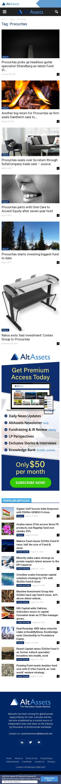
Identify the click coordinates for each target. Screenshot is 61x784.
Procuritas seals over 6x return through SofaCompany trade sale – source (30, 162)
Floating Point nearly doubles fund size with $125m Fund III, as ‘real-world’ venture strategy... (36, 669)
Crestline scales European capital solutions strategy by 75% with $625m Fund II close (36, 578)
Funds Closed (22, 552)
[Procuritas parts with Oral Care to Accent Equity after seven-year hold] (30, 189)
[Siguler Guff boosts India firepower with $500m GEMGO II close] (8, 513)
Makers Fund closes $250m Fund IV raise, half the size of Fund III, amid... (37, 545)
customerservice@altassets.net (36, 733)
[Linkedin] (22, 742)
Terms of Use (32, 758)
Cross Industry (23, 568)
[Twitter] (30, 742)
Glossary (51, 761)
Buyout (5, 57)
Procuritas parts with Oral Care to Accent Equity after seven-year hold (27, 209)
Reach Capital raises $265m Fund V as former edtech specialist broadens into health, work (37, 652)
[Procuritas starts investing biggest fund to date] (30, 236)
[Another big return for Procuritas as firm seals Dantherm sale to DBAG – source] (30, 95)
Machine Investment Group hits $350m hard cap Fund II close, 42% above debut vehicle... (37, 595)
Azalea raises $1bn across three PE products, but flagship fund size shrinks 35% (37, 528)
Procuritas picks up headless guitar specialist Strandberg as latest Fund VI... (28, 66)
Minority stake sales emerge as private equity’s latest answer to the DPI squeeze (37, 561)
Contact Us (39, 761)
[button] (4, 12)
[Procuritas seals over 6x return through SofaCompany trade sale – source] (30, 142)
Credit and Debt (23, 585)
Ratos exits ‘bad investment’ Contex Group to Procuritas (27, 337)
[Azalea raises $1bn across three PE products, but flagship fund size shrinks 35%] (8, 529)
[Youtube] (39, 742)
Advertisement (12, 761)
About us (19, 758)
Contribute (27, 761)
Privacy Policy (46, 758)
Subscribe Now (49, 779)
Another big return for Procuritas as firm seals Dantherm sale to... (30, 115)
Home (4, 19)
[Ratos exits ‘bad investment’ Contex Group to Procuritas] (30, 300)
